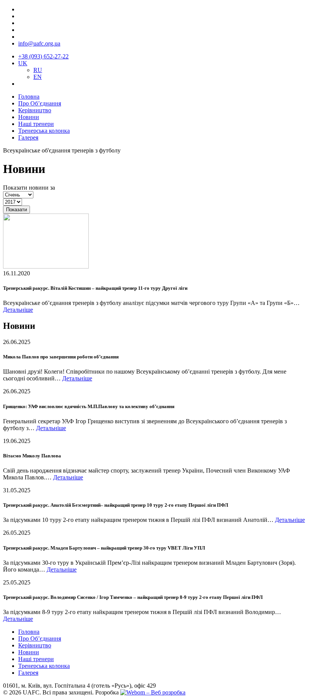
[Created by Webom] (152, 692)
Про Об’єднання (39, 103)
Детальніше (18, 309)
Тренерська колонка (44, 130)
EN (37, 77)
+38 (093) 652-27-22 (43, 56)
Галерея (28, 137)
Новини (28, 117)
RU (37, 70)
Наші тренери (36, 124)
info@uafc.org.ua (39, 43)
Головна (28, 96)
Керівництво (34, 110)
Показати (16, 209)
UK (22, 63)
